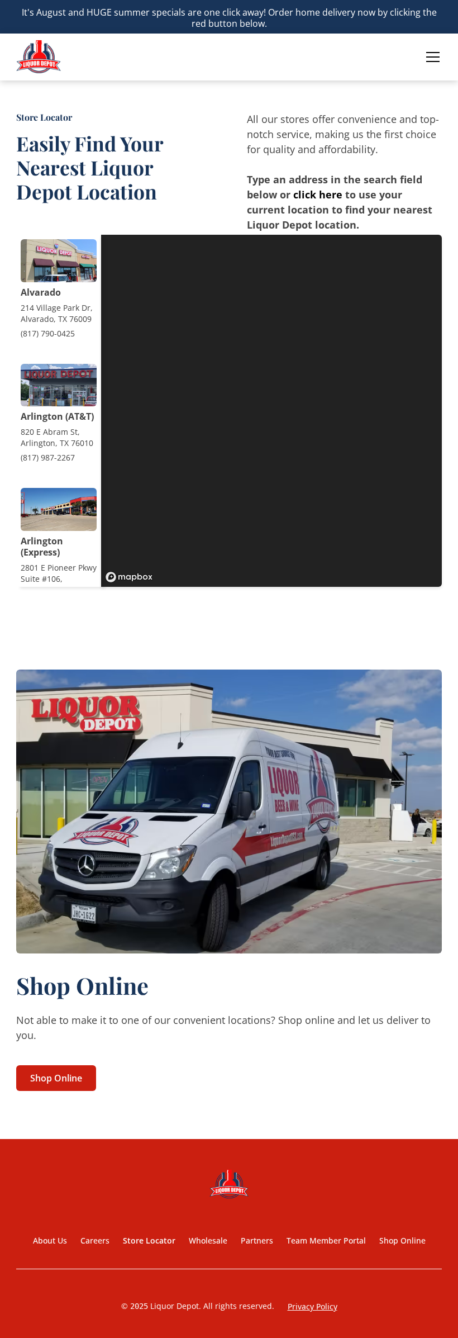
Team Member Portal (326, 1240)
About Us (50, 1240)
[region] (271, 411)
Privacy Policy (312, 1306)
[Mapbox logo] (129, 577)
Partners (257, 1240)
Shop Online (56, 1078)
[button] (430, 57)
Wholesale (208, 1240)
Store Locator (149, 1240)
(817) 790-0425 (48, 333)
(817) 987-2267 (48, 457)
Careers (94, 1240)
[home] (38, 57)
